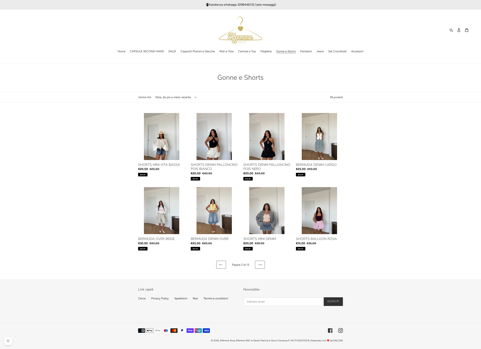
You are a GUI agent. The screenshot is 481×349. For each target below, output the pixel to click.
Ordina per (144, 97)
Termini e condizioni (215, 298)
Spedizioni (180, 298)
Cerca (142, 298)
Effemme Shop (227, 340)
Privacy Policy (160, 298)
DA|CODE (338, 340)
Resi (195, 298)
